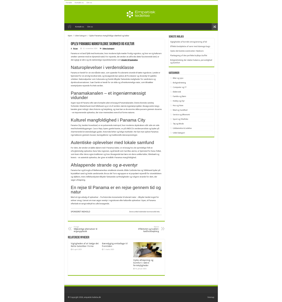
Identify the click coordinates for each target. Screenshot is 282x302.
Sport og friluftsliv (180, 119)
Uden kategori (81, 36)
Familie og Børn (179, 96)
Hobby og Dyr (179, 101)
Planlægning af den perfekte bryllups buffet (188, 55)
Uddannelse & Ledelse (182, 128)
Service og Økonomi (181, 114)
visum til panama (129, 60)
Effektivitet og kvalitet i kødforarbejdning (148, 229)
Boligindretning (179, 83)
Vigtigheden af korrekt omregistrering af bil (188, 42)
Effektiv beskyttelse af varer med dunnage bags (190, 46)
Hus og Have (178, 105)
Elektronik (177, 92)
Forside (69, 3)
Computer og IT (180, 87)
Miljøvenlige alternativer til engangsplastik (85, 229)
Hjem (70, 36)
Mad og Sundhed (180, 110)
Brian (75, 49)
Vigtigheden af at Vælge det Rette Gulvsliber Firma (85, 244)
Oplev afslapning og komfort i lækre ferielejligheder (143, 263)
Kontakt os (79, 3)
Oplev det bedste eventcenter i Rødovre (187, 51)
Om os (89, 3)
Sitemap (210, 297)
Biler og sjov (178, 78)
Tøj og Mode (178, 124)
